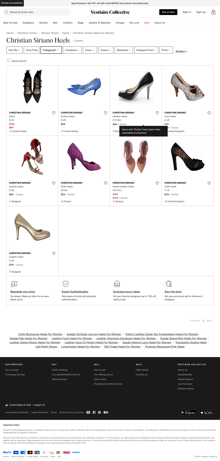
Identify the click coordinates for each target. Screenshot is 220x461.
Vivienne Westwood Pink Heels (165, 347)
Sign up (201, 12)
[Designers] (36, 22)
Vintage (119, 23)
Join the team (185, 384)
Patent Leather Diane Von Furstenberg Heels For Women (161, 334)
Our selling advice (103, 374)
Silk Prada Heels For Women (122, 347)
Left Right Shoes (46, 347)
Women (43, 23)
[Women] (50, 22)
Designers (28, 23)
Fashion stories (186, 388)
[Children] (75, 22)
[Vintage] (127, 22)
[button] (213, 12)
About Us (159, 23)
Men (55, 23)
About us (182, 370)
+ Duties (122, 124)
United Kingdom (18, 456)
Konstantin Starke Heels (191, 342)
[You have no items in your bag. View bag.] (213, 12)
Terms (54, 412)
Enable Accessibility (12, 3)
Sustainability (185, 374)
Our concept (11, 370)
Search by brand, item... (22, 12)
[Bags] (86, 22)
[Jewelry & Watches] (113, 22)
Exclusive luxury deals (126, 292)
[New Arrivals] (20, 22)
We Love (134, 23)
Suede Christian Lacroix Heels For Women (94, 334)
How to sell (99, 370)
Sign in (186, 12)
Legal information (39, 412)
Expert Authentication (75, 292)
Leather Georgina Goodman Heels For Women (126, 338)
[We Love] (141, 22)
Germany (44, 456)
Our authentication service (66, 374)
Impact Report (185, 379)
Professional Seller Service (108, 384)
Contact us (141, 374)
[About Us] (167, 22)
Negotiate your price (22, 292)
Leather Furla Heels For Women (72, 338)
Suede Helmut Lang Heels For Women (146, 342)
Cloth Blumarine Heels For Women (40, 334)
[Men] (60, 22)
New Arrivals (10, 23)
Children (68, 23)
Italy (59, 456)
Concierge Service (15, 374)
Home (10, 33)
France (6, 456)
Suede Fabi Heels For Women (29, 338)
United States (32, 456)
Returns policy (59, 379)
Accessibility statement (16, 412)
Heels (65, 33)
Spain (53, 456)
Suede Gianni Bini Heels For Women (183, 338)
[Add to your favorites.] (54, 113)
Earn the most (173, 292)
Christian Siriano (27, 33)
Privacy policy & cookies (71, 412)
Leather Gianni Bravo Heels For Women (35, 342)
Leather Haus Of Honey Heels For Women (91, 342)
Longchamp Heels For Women (80, 347)
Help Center (142, 370)
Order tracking (59, 370)
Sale (146, 23)
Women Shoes (49, 33)
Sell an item (168, 12)
